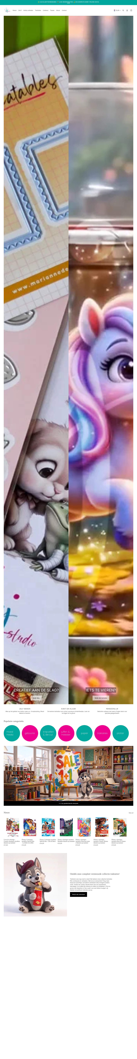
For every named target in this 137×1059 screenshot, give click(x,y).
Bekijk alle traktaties (101, 698)
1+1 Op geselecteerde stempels (68, 803)
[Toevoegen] (18, 835)
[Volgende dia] (131, 733)
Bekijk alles (36, 698)
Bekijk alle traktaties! (78, 894)
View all (131, 813)
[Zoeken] (123, 10)
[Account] (127, 10)
